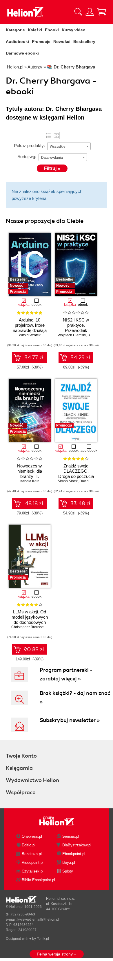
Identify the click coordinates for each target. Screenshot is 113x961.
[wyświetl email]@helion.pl (38, 919)
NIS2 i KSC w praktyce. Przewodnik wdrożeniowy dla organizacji (76, 330)
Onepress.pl (32, 836)
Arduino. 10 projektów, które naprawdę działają (30, 325)
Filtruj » (52, 168)
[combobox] (69, 146)
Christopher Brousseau (29, 627)
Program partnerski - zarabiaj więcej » (66, 674)
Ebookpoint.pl (73, 854)
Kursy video (73, 30)
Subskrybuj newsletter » (70, 720)
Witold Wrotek (30, 335)
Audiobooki (17, 41)
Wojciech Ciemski (72, 335)
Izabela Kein (29, 481)
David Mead (89, 481)
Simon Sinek (68, 481)
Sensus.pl (70, 836)
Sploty (67, 871)
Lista (48, 135)
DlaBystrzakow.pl (76, 845)
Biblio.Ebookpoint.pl (38, 880)
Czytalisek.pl (32, 871)
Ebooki (52, 30)
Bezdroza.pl (32, 854)
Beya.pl (68, 862)
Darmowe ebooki (22, 53)
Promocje (41, 41)
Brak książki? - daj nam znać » (75, 697)
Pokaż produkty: (29, 145)
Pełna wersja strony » (56, 954)
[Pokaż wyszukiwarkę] (78, 12)
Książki (35, 30)
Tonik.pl (43, 939)
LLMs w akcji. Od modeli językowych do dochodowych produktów (30, 619)
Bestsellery (84, 41)
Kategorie (15, 30)
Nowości (61, 41)
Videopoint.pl (32, 862)
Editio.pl (28, 845)
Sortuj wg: (26, 156)
